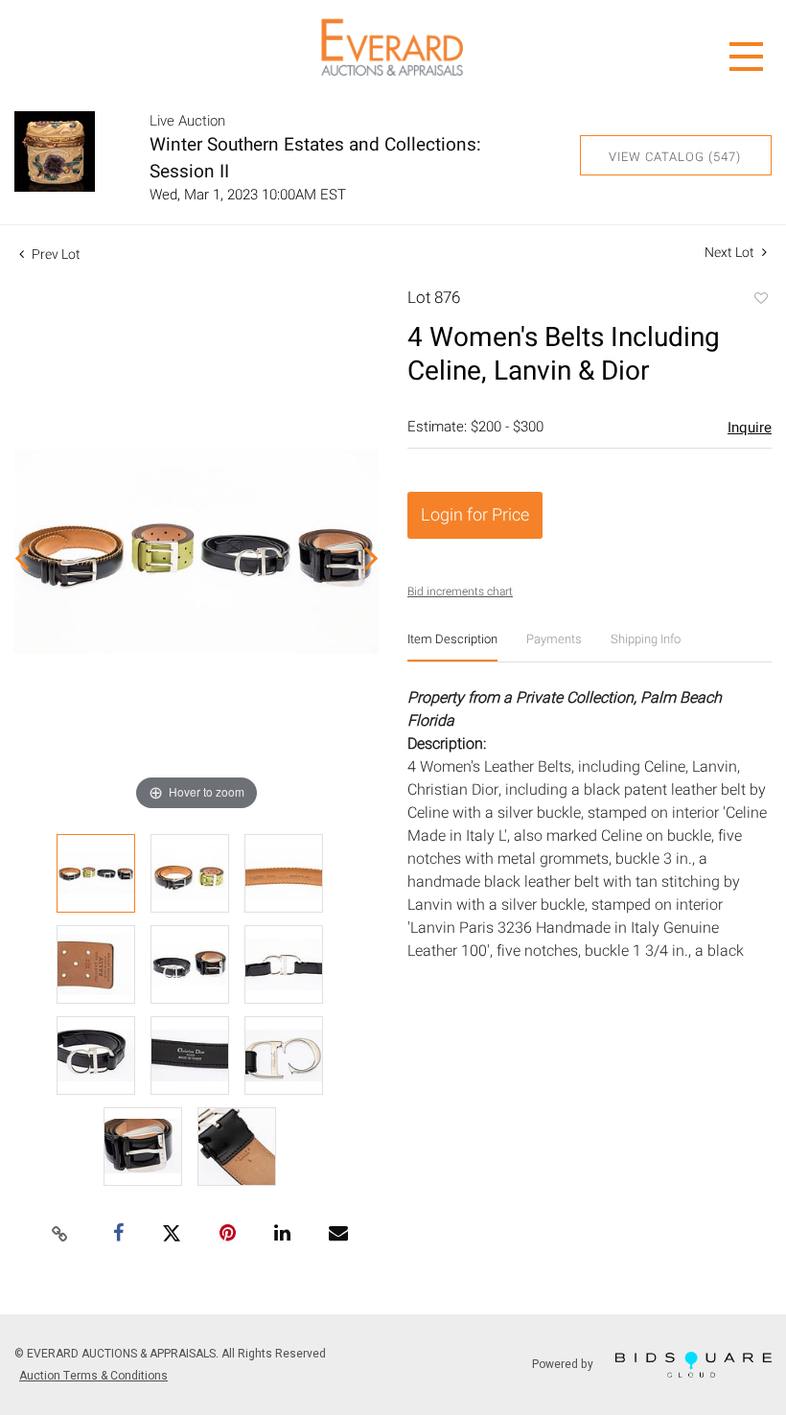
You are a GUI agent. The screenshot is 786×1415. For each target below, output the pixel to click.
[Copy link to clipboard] (60, 1234)
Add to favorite (760, 300)
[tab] (452, 646)
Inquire (750, 427)
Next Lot (731, 252)
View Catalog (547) (675, 157)
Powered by (564, 1363)
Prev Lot (55, 254)
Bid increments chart (460, 591)
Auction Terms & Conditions (93, 1375)
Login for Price (475, 515)
